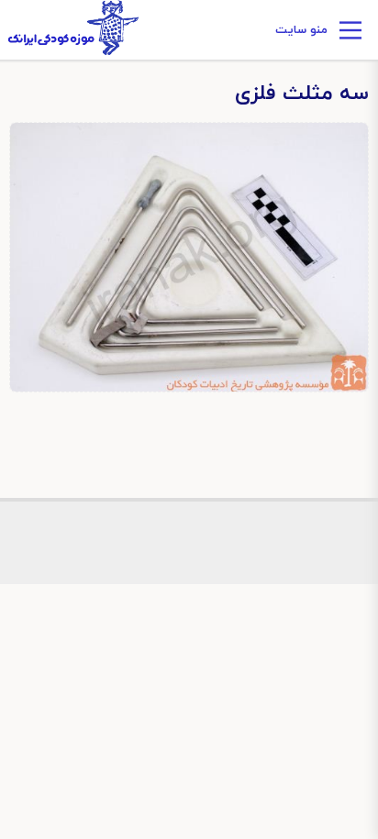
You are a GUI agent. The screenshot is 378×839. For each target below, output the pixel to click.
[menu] (350, 33)
